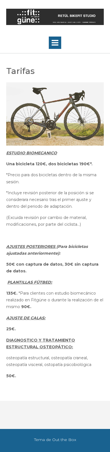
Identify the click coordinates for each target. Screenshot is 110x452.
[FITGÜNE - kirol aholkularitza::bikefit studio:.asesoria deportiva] (55, 17)
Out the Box (64, 439)
